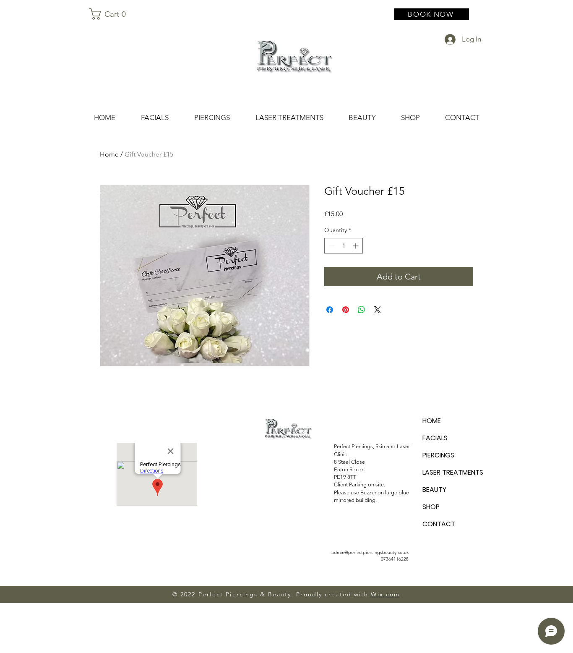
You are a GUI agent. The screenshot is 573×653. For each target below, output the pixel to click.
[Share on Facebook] (330, 310)
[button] (111, 14)
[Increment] (356, 245)
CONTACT (438, 524)
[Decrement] (331, 245)
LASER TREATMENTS (452, 472)
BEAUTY (434, 489)
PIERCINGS (438, 455)
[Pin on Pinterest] (346, 310)
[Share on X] (377, 310)
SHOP (431, 507)
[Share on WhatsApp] (362, 310)
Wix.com (385, 594)
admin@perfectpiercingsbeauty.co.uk (370, 552)
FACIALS (435, 438)
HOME (431, 421)
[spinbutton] (343, 245)
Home (109, 154)
